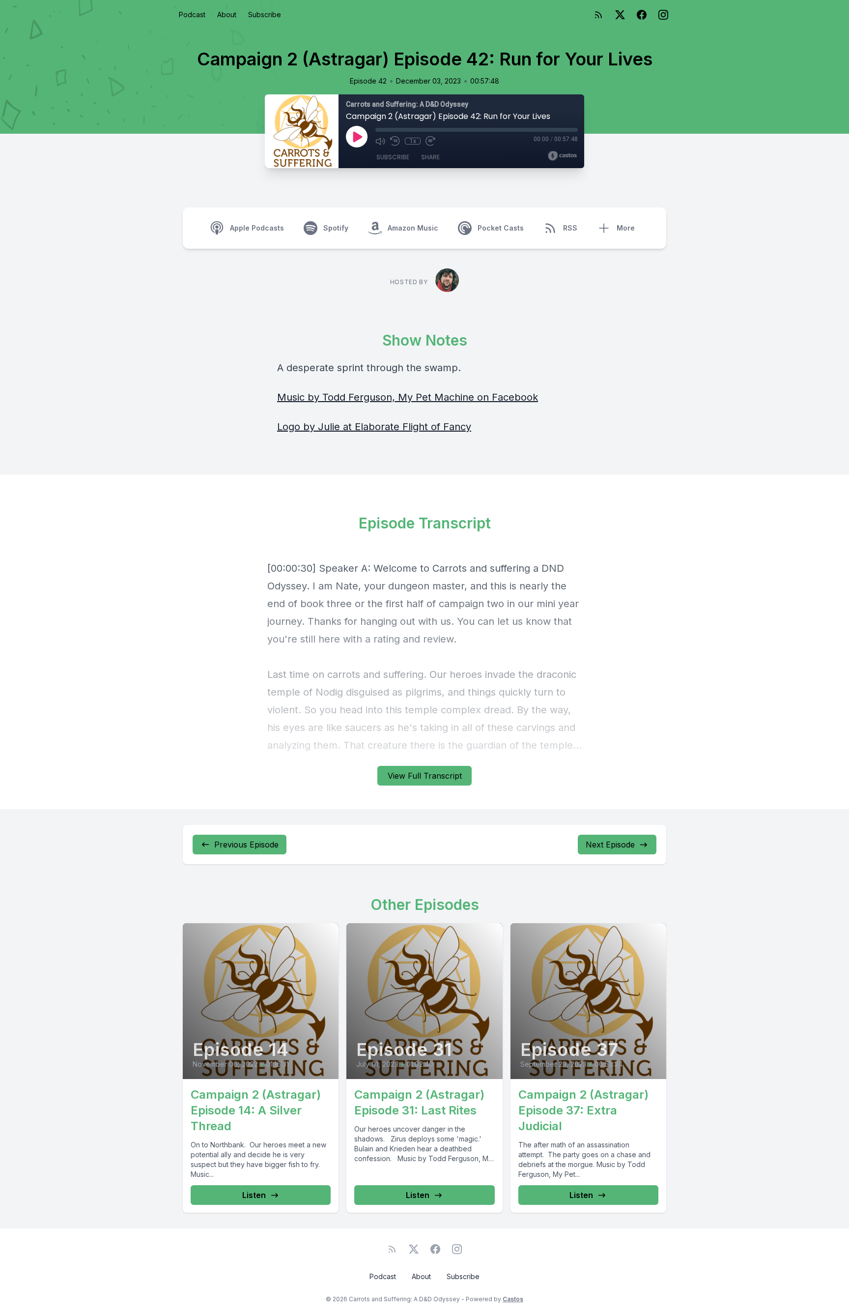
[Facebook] (642, 15)
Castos (513, 1299)
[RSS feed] (598, 15)
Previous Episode (246, 844)
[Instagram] (663, 15)
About (226, 14)
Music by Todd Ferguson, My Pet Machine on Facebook (407, 397)
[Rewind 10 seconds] (395, 141)
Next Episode (610, 844)
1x (413, 141)
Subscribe (264, 14)
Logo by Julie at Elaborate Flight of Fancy (374, 427)
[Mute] (380, 141)
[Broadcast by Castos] (562, 156)
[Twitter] (620, 15)
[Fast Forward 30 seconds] (430, 141)
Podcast (192, 14)
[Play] (357, 136)
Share (430, 157)
